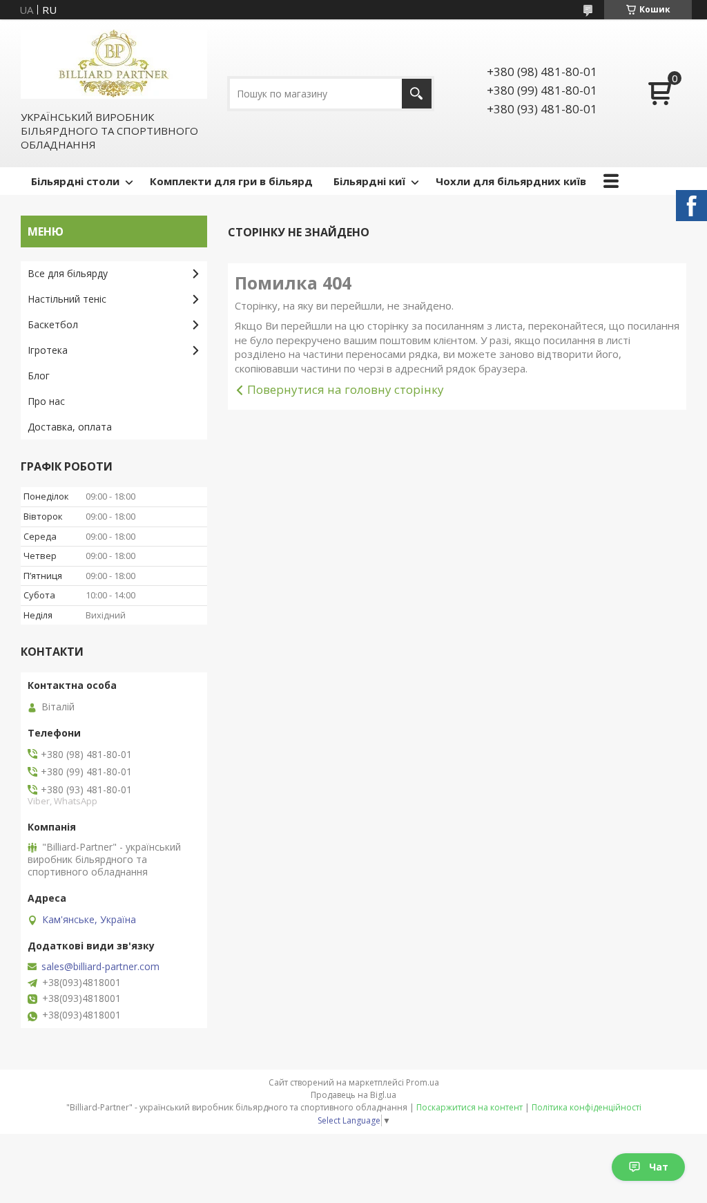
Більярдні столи (75, 181)
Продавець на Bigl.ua (353, 1095)
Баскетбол (53, 324)
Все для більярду (68, 273)
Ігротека (48, 350)
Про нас (46, 401)
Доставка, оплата (70, 426)
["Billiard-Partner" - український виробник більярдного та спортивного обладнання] (114, 64)
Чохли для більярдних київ (511, 181)
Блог (39, 375)
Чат (658, 1166)
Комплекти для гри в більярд (231, 181)
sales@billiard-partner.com (100, 966)
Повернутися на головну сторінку (345, 389)
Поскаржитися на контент (469, 1107)
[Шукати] (417, 93)
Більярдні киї (369, 181)
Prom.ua (422, 1082)
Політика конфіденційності (586, 1107)
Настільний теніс (67, 298)
